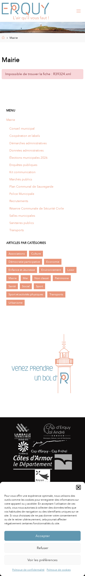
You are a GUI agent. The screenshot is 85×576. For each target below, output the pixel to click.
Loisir (70, 269)
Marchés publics (20, 179)
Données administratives (26, 150)
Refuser (42, 548)
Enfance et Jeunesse (21, 269)
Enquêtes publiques (23, 165)
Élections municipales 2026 (28, 158)
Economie (52, 261)
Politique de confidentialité (28, 569)
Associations (16, 253)
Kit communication (22, 172)
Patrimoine (62, 278)
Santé (12, 286)
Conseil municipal (22, 128)
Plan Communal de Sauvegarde (31, 186)
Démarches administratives (28, 143)
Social (26, 286)
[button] (78, 487)
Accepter (43, 536)
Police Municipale (21, 194)
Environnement (51, 269)
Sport (39, 286)
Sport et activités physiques (25, 294)
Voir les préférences (42, 560)
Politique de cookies (59, 569)
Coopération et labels (24, 136)
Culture (36, 253)
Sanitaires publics (21, 223)
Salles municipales (22, 216)
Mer (25, 278)
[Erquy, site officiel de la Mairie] (25, 11)
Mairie (10, 120)
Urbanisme (15, 302)
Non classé (41, 278)
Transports (16, 230)
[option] (42, 365)
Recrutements (18, 201)
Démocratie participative (24, 261)
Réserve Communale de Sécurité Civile (36, 208)
